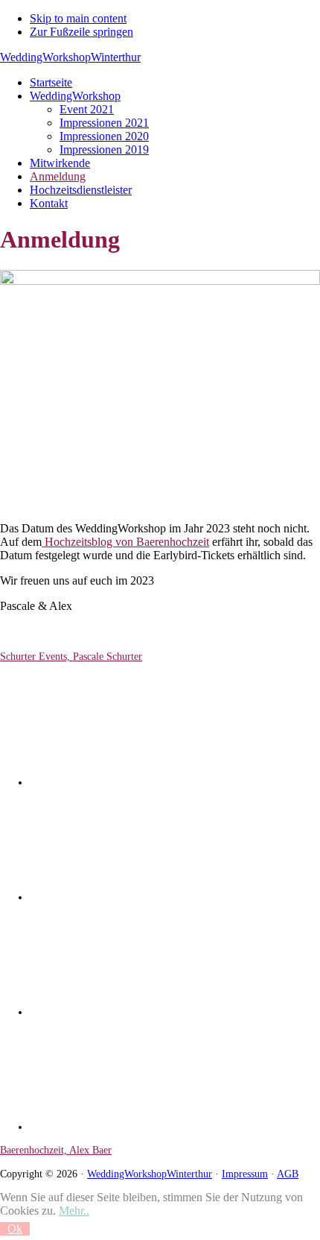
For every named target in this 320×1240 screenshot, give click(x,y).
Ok (14, 1228)
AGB (287, 1174)
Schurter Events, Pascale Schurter (71, 656)
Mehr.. (74, 1210)
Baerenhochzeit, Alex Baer (56, 1150)
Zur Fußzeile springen (81, 31)
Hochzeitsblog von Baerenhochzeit (125, 541)
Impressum (245, 1174)
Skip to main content (78, 18)
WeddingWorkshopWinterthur (70, 57)
